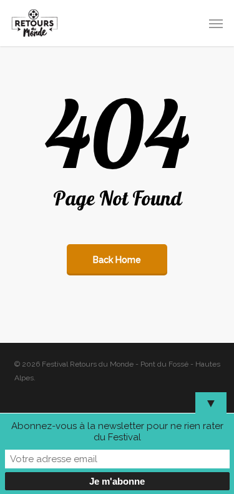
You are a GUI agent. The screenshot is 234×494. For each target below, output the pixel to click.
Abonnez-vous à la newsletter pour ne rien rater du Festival (117, 431)
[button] (216, 23)
